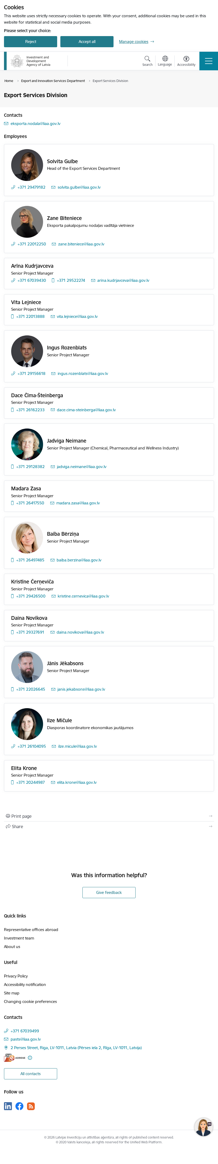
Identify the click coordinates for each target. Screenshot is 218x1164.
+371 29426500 (30, 596)
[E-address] (14, 1057)
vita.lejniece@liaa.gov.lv (77, 316)
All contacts (30, 1073)
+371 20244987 (30, 782)
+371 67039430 (32, 280)
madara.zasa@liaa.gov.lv (78, 502)
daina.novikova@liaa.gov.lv (80, 632)
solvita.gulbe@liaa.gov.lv (79, 187)
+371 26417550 (30, 502)
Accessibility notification (25, 984)
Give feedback (109, 892)
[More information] (30, 1058)
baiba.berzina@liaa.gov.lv (79, 559)
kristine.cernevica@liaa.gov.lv (83, 596)
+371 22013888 (30, 316)
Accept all (87, 41)
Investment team (19, 938)
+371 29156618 (31, 373)
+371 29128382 (30, 466)
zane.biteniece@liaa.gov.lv (81, 243)
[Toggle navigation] (208, 61)
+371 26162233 (30, 409)
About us (12, 946)
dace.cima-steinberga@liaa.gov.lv (86, 409)
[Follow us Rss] (31, 1106)
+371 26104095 (32, 746)
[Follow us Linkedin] (8, 1106)
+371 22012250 (32, 243)
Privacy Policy (16, 976)
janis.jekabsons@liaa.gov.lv (81, 689)
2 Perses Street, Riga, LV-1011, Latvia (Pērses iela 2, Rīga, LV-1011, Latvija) (76, 1047)
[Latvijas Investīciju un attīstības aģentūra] (31, 61)
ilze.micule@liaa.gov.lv (77, 746)
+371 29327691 (30, 632)
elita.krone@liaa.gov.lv (77, 782)
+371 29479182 (31, 187)
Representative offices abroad (31, 929)
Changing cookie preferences (30, 1001)
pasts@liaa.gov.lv (26, 1039)
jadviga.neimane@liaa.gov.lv (81, 466)
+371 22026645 (30, 689)
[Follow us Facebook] (19, 1106)
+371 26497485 (30, 559)
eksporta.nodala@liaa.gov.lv (35, 123)
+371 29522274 (71, 280)
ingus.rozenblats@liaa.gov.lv (83, 373)
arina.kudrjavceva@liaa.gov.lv (123, 280)
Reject (30, 41)
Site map (11, 993)
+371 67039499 (25, 1030)
